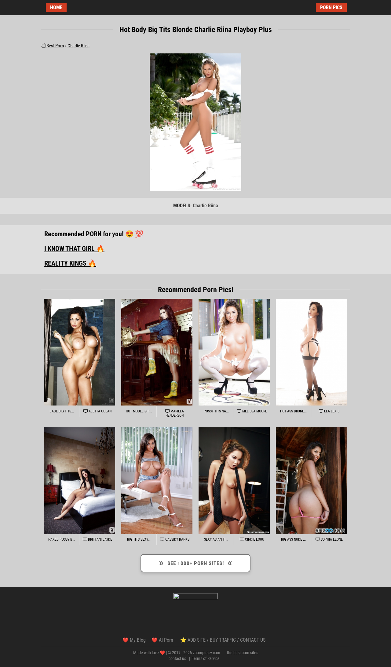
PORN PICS (331, 7)
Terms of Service (206, 658)
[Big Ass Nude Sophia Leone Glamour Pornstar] (311, 480)
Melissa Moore (254, 411)
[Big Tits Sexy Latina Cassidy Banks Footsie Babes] (156, 480)
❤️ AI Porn (163, 640)
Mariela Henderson (175, 413)
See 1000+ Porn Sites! (195, 562)
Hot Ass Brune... (293, 411)
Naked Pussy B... (61, 539)
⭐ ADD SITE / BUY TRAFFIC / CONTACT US (222, 640)
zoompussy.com (206, 652)
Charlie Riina (79, 46)
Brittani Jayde (99, 539)
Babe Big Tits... (61, 411)
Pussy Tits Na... (216, 411)
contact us (177, 658)
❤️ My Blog (134, 640)
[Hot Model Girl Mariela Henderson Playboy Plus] (156, 352)
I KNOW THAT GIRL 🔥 (74, 248)
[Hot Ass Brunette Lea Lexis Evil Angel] (311, 352)
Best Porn (55, 46)
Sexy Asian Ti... (216, 539)
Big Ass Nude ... (293, 539)
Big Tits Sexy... (139, 539)
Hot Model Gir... (139, 411)
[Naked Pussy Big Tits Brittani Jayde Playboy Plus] (79, 480)
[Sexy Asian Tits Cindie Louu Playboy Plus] (234, 480)
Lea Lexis (331, 411)
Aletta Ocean (99, 411)
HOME (56, 7)
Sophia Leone (331, 539)
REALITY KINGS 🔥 (70, 263)
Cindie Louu (254, 539)
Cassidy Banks (176, 539)
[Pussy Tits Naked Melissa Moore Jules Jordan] (234, 352)
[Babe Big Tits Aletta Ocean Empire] (79, 352)
